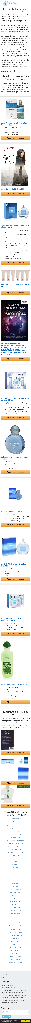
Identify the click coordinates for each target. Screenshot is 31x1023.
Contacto (3, 978)
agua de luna (18, 23)
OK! (25, 1020)
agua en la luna (8, 23)
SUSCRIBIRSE (6, 1016)
